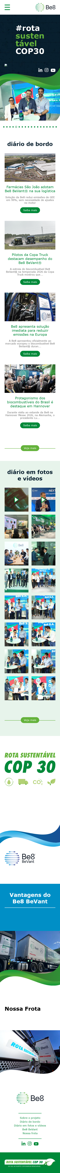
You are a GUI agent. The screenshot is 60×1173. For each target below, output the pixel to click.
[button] (4, 127)
